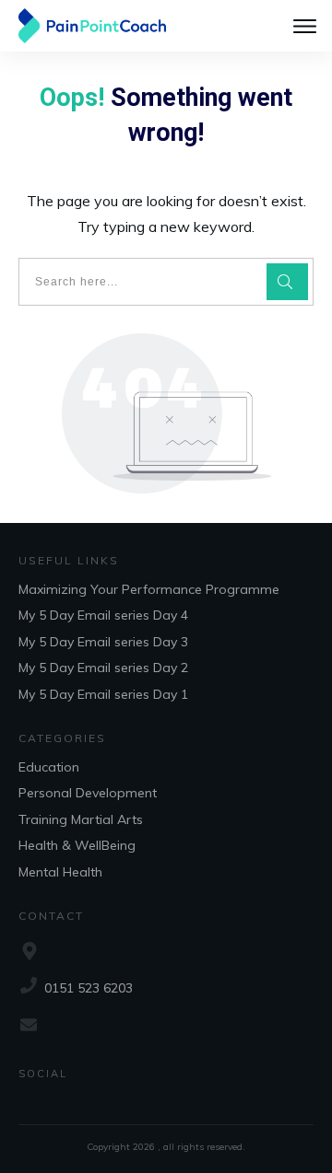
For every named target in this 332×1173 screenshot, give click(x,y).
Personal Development (87, 792)
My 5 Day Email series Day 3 (103, 641)
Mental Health (60, 872)
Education (48, 767)
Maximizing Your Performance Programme (148, 589)
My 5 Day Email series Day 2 (103, 667)
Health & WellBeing (77, 845)
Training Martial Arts (80, 819)
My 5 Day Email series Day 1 (103, 694)
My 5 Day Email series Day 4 (103, 615)
